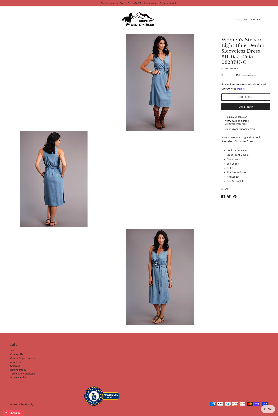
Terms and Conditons (22, 373)
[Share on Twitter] (229, 196)
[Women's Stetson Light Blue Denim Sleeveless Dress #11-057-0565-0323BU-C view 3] (160, 277)
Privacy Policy (18, 377)
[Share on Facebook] (223, 196)
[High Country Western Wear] (139, 19)
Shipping (15, 365)
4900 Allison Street (237, 120)
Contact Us (16, 354)
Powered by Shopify (21, 404)
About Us (15, 362)
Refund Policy (18, 369)
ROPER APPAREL (230, 68)
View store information (240, 129)
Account (241, 19)
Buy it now (246, 106)
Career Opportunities (22, 358)
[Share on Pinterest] (234, 196)
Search (256, 19)
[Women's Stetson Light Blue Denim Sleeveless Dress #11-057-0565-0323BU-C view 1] (160, 82)
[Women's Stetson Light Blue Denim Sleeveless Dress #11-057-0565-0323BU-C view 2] (54, 179)
